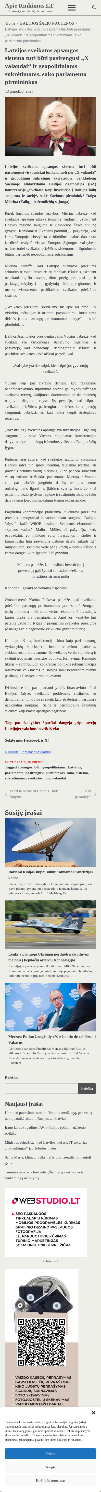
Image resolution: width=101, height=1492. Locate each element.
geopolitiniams (54, 767)
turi (47, 778)
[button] (93, 1412)
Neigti (50, 1467)
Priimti (51, 1454)
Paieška (11, 1077)
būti (37, 767)
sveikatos (35, 778)
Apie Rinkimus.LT (29, 5)
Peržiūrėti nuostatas (50, 1480)
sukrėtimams (15, 778)
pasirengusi (34, 773)
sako (70, 773)
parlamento (14, 773)
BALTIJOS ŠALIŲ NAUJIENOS (24, 762)
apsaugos (25, 767)
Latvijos (74, 767)
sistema (82, 773)
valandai (59, 778)
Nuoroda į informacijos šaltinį (28, 752)
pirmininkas (55, 773)
